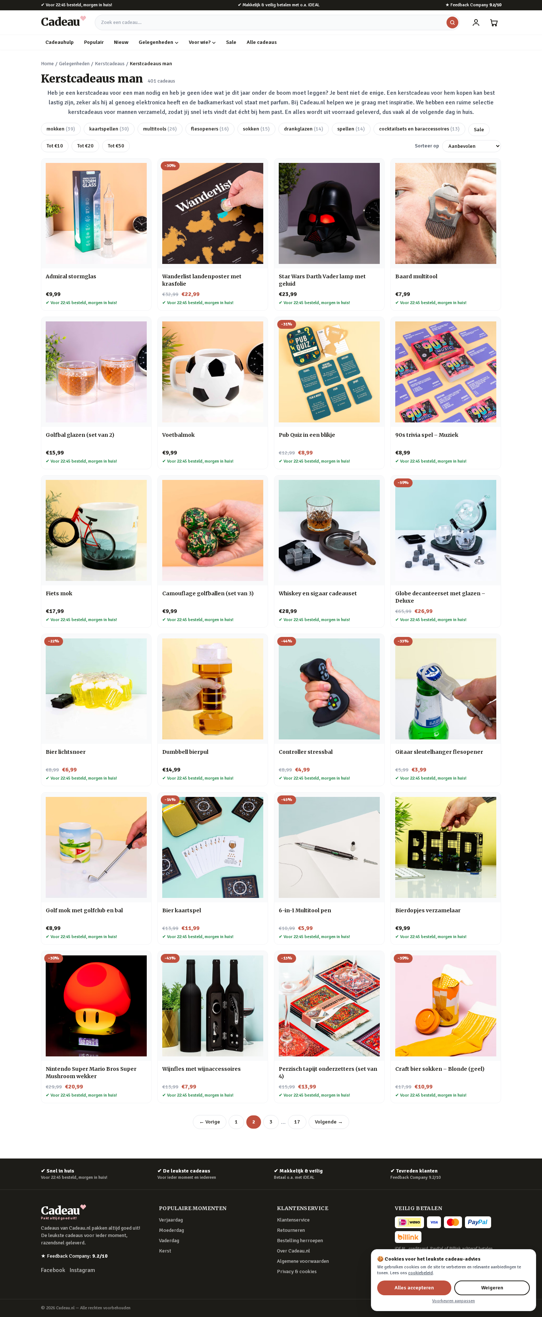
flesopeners (210, 129)
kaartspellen (109, 129)
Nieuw (121, 42)
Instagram (82, 1270)
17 (297, 1122)
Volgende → (329, 1122)
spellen (351, 129)
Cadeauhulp (59, 42)
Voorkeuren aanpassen (453, 1301)
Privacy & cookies (297, 1271)
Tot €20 (85, 146)
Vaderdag (169, 1240)
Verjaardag (171, 1220)
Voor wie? (200, 42)
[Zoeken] (452, 22)
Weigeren (492, 1288)
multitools (160, 129)
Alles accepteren (414, 1288)
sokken (256, 129)
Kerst (165, 1251)
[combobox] (277, 22)
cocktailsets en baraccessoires (419, 129)
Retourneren (291, 1230)
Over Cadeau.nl (293, 1251)
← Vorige (209, 1122)
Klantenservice (293, 1220)
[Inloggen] (476, 22)
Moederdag (171, 1230)
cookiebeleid (420, 1273)
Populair (94, 42)
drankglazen (303, 129)
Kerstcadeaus (110, 63)
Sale (231, 42)
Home (47, 63)
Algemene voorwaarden (303, 1261)
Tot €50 (116, 146)
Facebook (53, 1270)
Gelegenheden (156, 42)
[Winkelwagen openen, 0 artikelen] (493, 22)
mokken (60, 129)
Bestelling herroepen (300, 1240)
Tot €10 (54, 146)
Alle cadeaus (262, 42)
